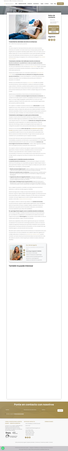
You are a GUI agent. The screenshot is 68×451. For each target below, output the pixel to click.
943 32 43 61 (7, 0)
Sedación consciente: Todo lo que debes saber (22, 387)
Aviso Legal (21, 449)
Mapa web (47, 449)
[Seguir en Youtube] (54, 40)
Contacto (51, 442)
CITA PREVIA (60, 3)
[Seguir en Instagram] (52, 40)
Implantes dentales (30, 442)
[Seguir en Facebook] (49, 40)
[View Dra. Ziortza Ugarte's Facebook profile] (24, 250)
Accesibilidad (42, 449)
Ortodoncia (29, 3)
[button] (2, 448)
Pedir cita (53, 31)
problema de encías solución (25, 199)
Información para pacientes (20, 43)
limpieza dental (33, 66)
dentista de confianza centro (33, 234)
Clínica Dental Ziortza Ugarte (20, 442)
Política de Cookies (27, 449)
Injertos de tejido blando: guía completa (20, 300)
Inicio (16, 3)
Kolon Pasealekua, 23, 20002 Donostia (17, 0)
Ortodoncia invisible (44, 442)
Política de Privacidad (35, 449)
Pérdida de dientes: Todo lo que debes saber (21, 343)
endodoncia (30, 82)
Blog (55, 3)
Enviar (60, 410)
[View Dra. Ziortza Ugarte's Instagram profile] (24, 255)
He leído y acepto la (15, 414)
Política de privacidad (19, 414)
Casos (51, 3)
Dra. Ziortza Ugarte (31, 245)
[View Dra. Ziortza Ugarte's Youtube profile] (24, 252)
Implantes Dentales (22, 3)
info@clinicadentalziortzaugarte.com (33, 428)
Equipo (42, 3)
